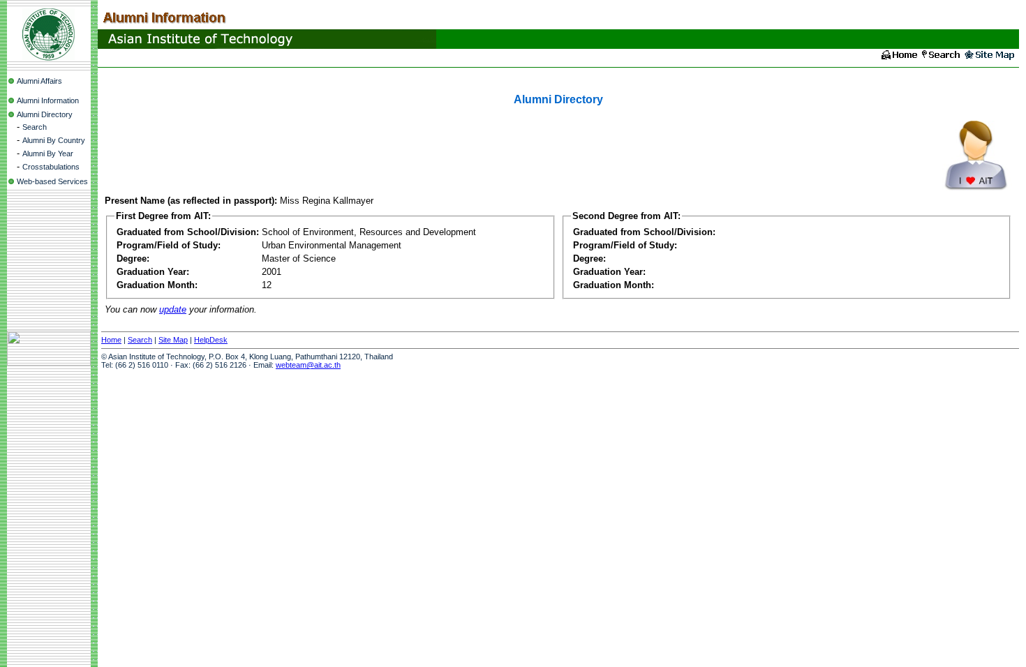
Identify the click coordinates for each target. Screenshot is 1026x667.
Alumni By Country (53, 140)
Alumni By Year (47, 153)
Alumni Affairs (39, 81)
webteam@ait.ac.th (308, 365)
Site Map (173, 340)
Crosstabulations (51, 167)
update (172, 309)
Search (34, 127)
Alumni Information (48, 100)
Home (111, 340)
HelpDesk (211, 340)
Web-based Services (52, 181)
